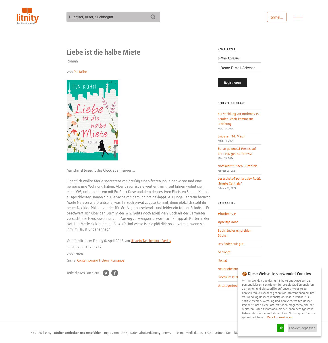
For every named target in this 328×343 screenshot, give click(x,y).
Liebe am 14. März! (231, 136)
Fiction (104, 260)
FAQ (208, 333)
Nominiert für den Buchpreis (237, 166)
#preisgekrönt (228, 222)
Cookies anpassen (302, 328)
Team (179, 333)
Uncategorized (228, 285)
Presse (167, 333)
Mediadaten (194, 333)
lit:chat (222, 260)
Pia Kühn (80, 72)
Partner (219, 333)
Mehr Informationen (279, 317)
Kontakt (231, 333)
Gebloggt (224, 252)
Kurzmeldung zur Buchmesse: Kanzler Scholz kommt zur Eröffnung (238, 119)
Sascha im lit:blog (229, 277)
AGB (124, 333)
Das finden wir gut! (231, 244)
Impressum (111, 333)
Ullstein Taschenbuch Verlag (151, 241)
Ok (281, 328)
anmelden (278, 17)
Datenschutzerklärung (145, 333)
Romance (117, 260)
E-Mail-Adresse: (229, 58)
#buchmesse (227, 214)
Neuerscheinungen (231, 269)
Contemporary (87, 260)
